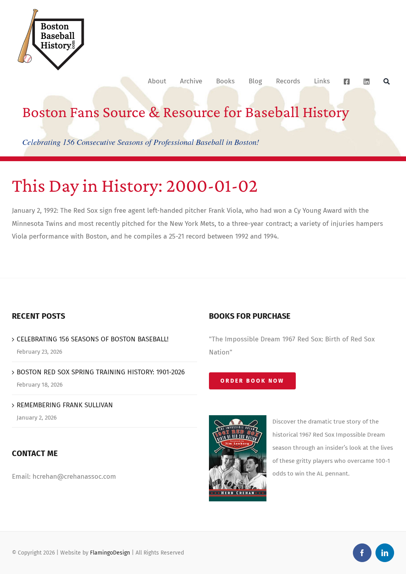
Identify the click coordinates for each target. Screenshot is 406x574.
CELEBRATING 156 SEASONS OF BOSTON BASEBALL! (93, 339)
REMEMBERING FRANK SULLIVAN (65, 405)
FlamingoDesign (110, 552)
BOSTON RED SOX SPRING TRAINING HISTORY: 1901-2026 (101, 372)
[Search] (386, 81)
